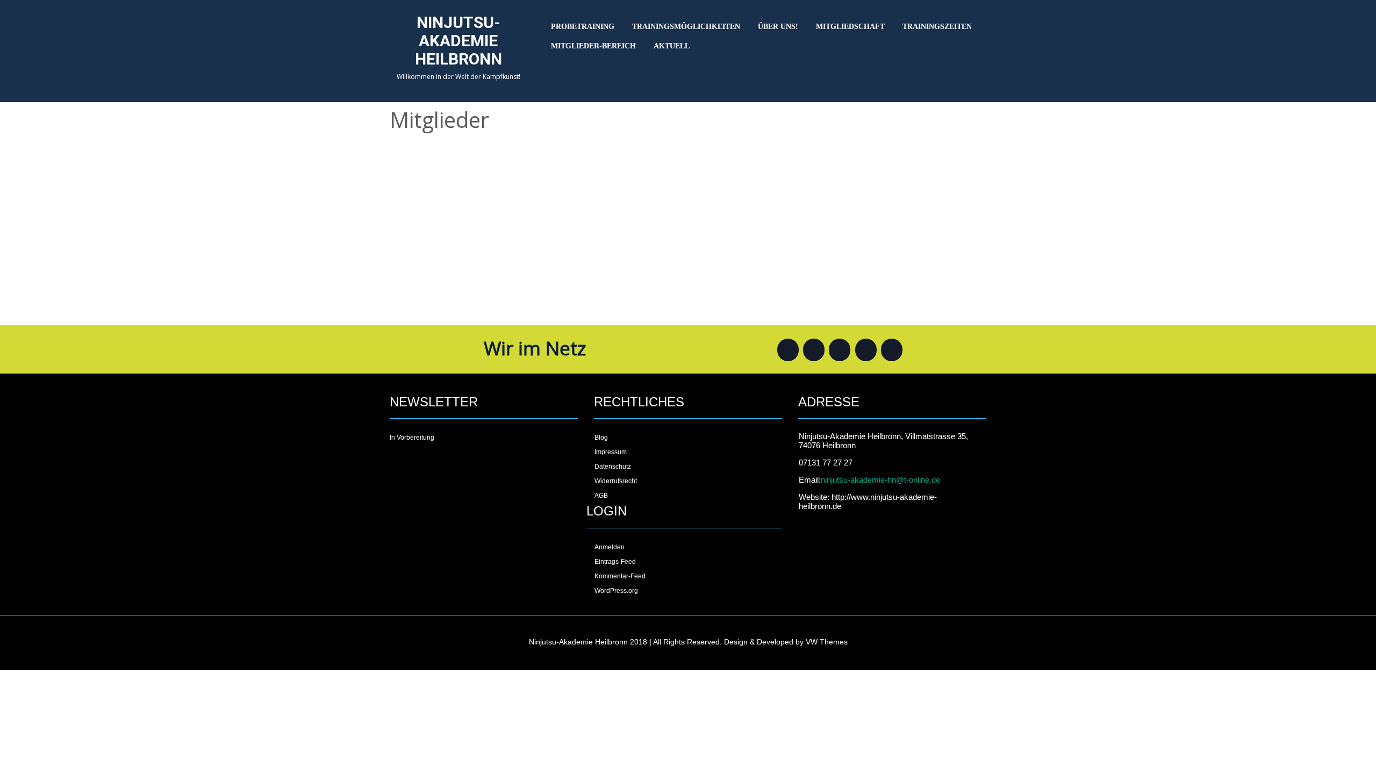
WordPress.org (616, 590)
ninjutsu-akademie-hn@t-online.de (880, 479)
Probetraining (582, 27)
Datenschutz (612, 466)
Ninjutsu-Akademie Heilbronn (458, 40)
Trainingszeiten (937, 27)
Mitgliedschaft (850, 27)
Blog (601, 437)
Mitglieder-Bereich (593, 46)
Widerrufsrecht (615, 481)
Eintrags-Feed (615, 561)
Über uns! (778, 27)
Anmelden (609, 547)
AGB (601, 495)
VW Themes (826, 641)
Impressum (610, 452)
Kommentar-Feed (620, 576)
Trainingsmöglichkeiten (686, 27)
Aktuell (672, 46)
